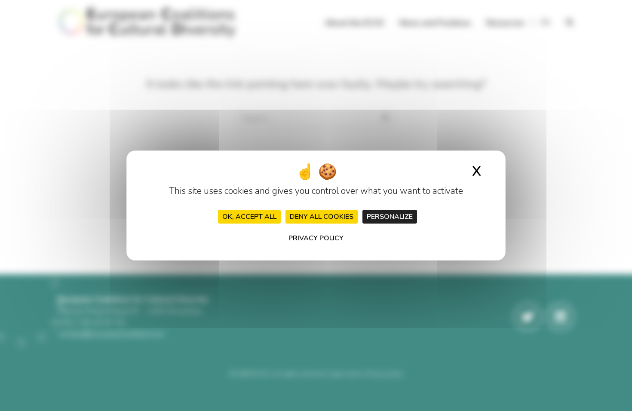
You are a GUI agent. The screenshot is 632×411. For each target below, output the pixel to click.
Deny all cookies (321, 216)
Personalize (390, 216)
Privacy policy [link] (316, 238)
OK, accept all (249, 216)
